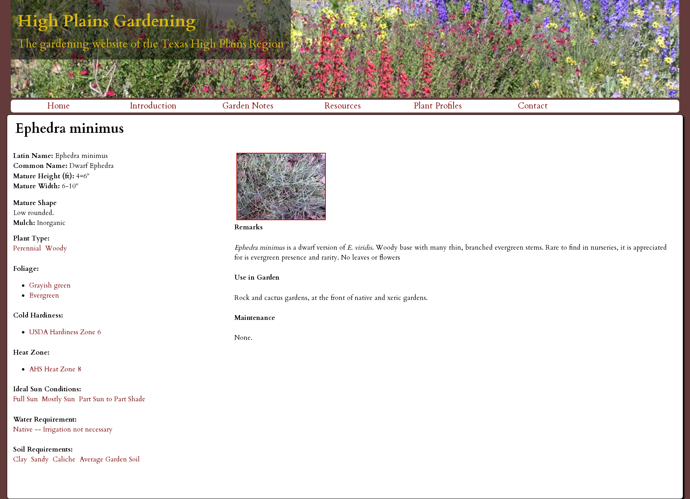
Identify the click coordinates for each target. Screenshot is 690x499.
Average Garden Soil (109, 459)
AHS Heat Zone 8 (55, 369)
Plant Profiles (438, 106)
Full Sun (25, 399)
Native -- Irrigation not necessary (63, 429)
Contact (533, 106)
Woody (56, 248)
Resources (343, 106)
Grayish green (50, 285)
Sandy (40, 459)
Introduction (153, 106)
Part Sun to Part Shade (112, 399)
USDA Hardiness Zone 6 (65, 332)
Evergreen (44, 295)
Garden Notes (248, 106)
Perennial (27, 248)
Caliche (64, 459)
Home (58, 106)
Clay (20, 459)
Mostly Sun (58, 399)
